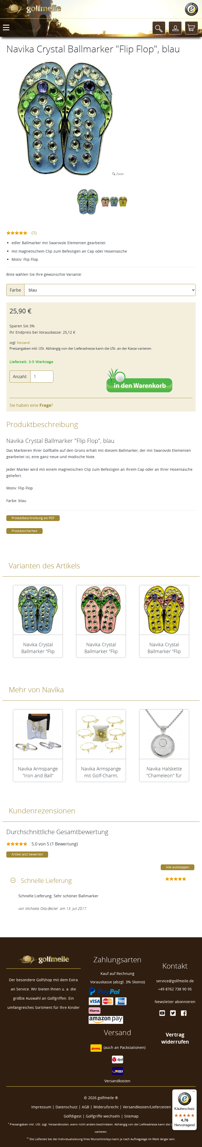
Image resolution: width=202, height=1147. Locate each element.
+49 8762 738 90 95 (175, 988)
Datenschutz (66, 1106)
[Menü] (193, 1092)
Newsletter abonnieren (175, 1001)
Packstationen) (132, 1047)
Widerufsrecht (106, 1106)
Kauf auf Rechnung (117, 973)
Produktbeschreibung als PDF (33, 518)
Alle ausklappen (177, 867)
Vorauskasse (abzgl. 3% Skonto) (117, 981)
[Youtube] (162, 1013)
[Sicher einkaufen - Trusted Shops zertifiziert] (191, 9)
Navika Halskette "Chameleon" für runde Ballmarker (164, 772)
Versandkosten (117, 1080)
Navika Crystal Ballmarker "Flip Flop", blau (38, 647)
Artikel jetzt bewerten (27, 854)
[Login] (175, 27)
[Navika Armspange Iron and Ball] (38, 734)
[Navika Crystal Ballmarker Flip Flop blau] (38, 610)
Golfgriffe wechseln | (105, 1116)
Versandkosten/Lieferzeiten (147, 1106)
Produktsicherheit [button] (24, 531)
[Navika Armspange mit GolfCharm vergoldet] (101, 734)
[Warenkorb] (191, 27)
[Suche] (158, 27)
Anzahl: (20, 376)
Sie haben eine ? (31, 405)
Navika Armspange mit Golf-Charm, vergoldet (101, 772)
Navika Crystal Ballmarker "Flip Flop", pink (101, 647)
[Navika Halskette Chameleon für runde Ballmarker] (164, 734)
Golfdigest (73, 1116)
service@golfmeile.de (175, 980)
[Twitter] (173, 1013)
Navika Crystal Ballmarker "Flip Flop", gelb (164, 647)
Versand (23, 342)
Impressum (41, 1106)
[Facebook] (183, 1013)
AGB (85, 1106)
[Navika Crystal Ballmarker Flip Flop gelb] (164, 610)
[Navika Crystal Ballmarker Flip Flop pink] (101, 610)
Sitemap (131, 1116)
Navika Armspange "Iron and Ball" (38, 772)
